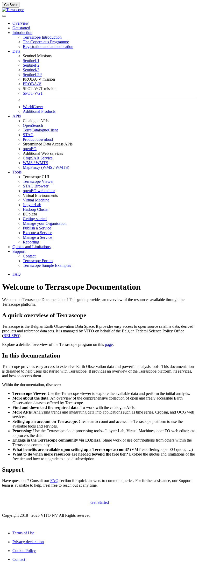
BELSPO (11, 335)
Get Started (99, 502)
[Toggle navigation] (4, 16)
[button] (22, 32)
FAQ (54, 480)
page (109, 344)
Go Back (10, 5)
